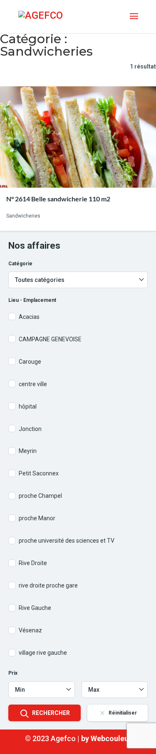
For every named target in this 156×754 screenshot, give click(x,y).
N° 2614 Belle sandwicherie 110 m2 (58, 199)
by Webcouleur (106, 738)
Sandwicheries (23, 216)
